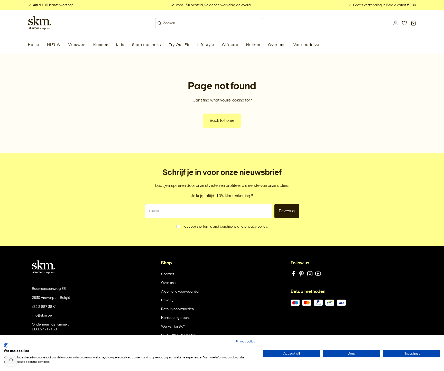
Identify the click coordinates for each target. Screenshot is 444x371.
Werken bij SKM (173, 326)
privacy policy (255, 226)
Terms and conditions (219, 226)
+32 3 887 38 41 (44, 307)
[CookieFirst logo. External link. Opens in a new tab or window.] (6, 345)
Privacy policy (245, 341)
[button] (53, 45)
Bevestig (287, 211)
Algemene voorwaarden (180, 291)
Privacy (167, 300)
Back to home (222, 120)
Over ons (168, 283)
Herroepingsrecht (175, 318)
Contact (167, 274)
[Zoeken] (159, 23)
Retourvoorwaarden (177, 309)
